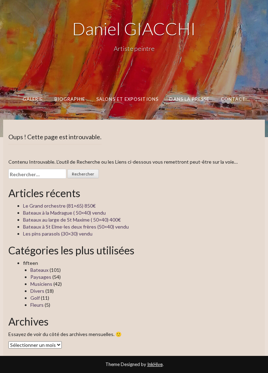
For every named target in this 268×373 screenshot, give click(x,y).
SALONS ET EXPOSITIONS (127, 99)
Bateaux (39, 270)
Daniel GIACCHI (134, 28)
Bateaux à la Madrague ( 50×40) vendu (64, 213)
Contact (233, 99)
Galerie (32, 99)
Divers (37, 291)
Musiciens (41, 284)
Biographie (69, 99)
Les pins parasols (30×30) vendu (57, 234)
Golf (35, 298)
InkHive (155, 364)
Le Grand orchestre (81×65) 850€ (59, 206)
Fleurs (37, 305)
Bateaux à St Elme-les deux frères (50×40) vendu (76, 227)
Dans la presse (189, 99)
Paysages (40, 277)
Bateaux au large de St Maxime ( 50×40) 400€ (72, 220)
